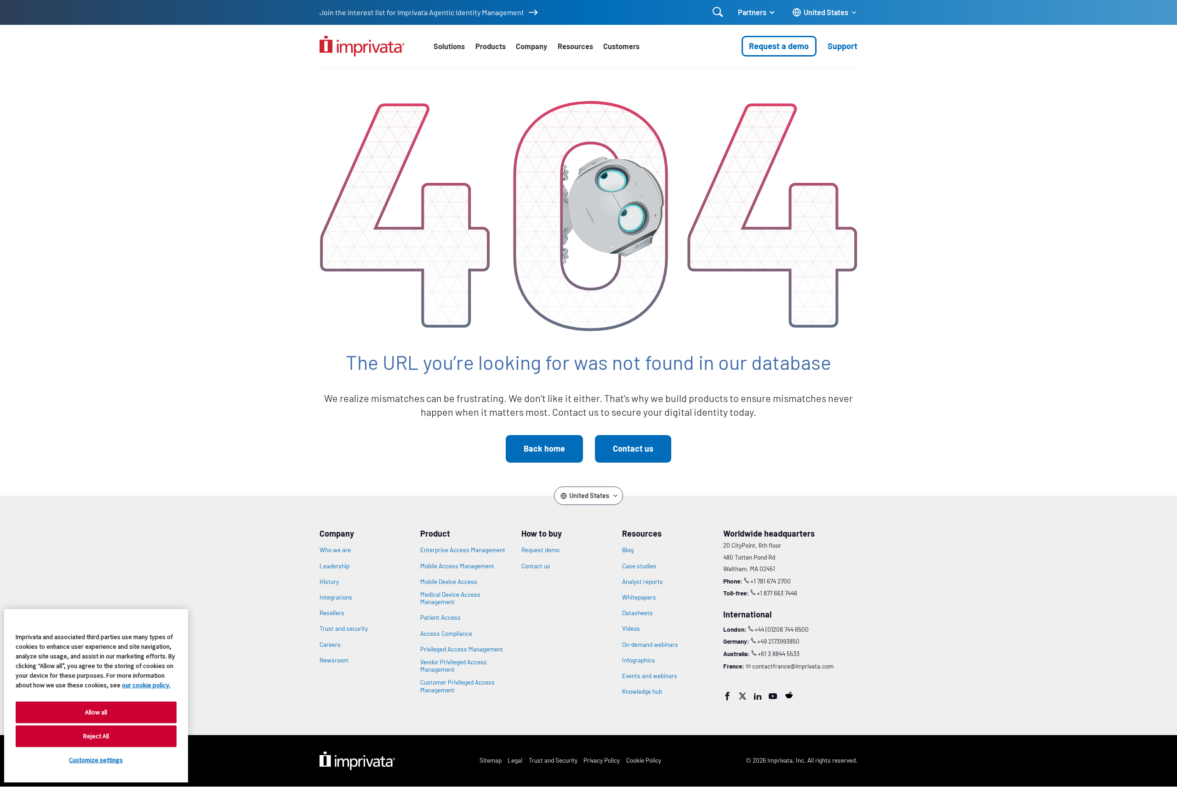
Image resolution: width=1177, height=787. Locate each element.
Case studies (639, 566)
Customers (621, 46)
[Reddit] (789, 695)
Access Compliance (446, 633)
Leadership (334, 566)
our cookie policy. (146, 685)
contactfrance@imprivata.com (793, 666)
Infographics (638, 660)
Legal (515, 760)
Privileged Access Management (461, 649)
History (329, 581)
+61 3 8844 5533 (779, 653)
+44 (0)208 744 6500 (781, 629)
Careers (330, 644)
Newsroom (334, 660)
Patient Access (440, 617)
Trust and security (344, 628)
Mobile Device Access (448, 581)
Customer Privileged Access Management (457, 686)
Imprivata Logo (357, 761)
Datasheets (637, 613)
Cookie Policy (643, 760)
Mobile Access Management (457, 566)
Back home (544, 448)
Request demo (540, 550)
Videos (631, 628)
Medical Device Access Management (450, 598)
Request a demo (779, 46)
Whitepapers (639, 597)
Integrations (336, 597)
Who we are (335, 550)
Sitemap (491, 760)
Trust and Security (553, 760)
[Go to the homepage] (362, 46)
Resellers (332, 613)
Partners (752, 12)
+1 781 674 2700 (770, 581)
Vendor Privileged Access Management (453, 665)
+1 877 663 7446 (777, 593)
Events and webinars (649, 675)
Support (842, 46)
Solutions (449, 46)
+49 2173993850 (778, 641)
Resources (575, 46)
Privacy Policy (601, 760)
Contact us (633, 448)
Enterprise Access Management (462, 550)
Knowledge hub (642, 691)
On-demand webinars (650, 644)
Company (531, 46)
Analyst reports (642, 581)
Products (490, 46)
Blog (628, 550)
